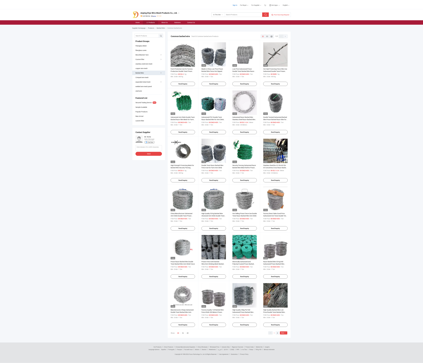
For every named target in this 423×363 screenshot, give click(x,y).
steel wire (138, 91)
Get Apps (274, 5)
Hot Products (157, 347)
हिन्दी (238, 349)
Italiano (197, 349)
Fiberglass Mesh (141, 46)
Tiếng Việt (258, 349)
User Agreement (224, 354)
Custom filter (139, 59)
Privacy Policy (244, 354)
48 (187, 333)
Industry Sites (226, 347)
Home (137, 22)
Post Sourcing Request (281, 15)
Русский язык (188, 349)
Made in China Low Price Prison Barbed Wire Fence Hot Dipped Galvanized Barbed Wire (212, 71)
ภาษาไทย (244, 349)
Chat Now (150, 142)
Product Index (249, 347)
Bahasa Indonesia (269, 349)
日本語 (232, 349)
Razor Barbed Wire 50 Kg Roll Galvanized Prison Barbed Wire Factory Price (273, 264)
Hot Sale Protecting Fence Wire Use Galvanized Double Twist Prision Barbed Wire (275, 71)
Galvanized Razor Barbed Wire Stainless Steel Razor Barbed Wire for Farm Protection (243, 119)
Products (151, 22)
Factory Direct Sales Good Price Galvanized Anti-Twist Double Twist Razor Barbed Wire (275, 215)
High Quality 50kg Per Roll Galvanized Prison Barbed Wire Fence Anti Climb (242, 312)
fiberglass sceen (141, 50)
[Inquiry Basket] (265, 5)
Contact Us (191, 22)
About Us (164, 22)
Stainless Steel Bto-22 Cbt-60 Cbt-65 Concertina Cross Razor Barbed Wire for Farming (275, 167)
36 (183, 333)
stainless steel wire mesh (143, 64)
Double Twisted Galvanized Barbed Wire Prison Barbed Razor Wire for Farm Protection (275, 119)
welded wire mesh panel (143, 86)
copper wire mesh (141, 68)
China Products (168, 347)
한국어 (226, 349)
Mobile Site (259, 347)
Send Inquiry (182, 84)
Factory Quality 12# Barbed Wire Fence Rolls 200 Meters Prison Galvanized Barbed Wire (212, 312)
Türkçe (251, 349)
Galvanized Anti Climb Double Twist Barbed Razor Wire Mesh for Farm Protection (183, 119)
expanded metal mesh (142, 82)
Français (179, 349)
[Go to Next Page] (285, 36)
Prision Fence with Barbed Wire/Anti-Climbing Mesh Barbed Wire (212, 264)
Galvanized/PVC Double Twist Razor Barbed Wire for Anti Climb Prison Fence (212, 119)
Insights (267, 347)
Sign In (235, 5)
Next (282, 333)
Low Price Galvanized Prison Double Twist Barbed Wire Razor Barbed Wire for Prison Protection (243, 71)
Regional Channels (237, 347)
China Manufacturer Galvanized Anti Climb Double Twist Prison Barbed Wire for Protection (181, 215)
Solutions (177, 22)
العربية (220, 349)
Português (171, 349)
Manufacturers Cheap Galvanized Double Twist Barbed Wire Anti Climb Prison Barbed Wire (182, 312)
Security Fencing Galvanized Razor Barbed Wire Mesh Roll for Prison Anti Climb (244, 167)
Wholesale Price (214, 347)
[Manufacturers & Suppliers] (146, 4)
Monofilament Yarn (142, 55)
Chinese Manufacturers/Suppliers (185, 347)
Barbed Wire (139, 73)
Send (148, 154)
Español (163, 349)
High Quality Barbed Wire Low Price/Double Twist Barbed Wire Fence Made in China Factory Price (275, 312)
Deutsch (204, 349)
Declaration (234, 354)
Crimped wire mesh (141, 77)
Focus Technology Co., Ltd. (197, 354)
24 (178, 333)
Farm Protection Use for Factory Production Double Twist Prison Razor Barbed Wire (182, 71)
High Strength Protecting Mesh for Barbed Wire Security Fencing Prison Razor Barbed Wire (182, 167)
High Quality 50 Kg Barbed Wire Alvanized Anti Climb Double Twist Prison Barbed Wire (212, 215)
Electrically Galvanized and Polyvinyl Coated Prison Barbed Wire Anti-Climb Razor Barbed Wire (244, 264)
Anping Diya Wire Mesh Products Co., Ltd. (158, 13)
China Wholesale (203, 347)
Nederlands (212, 349)
